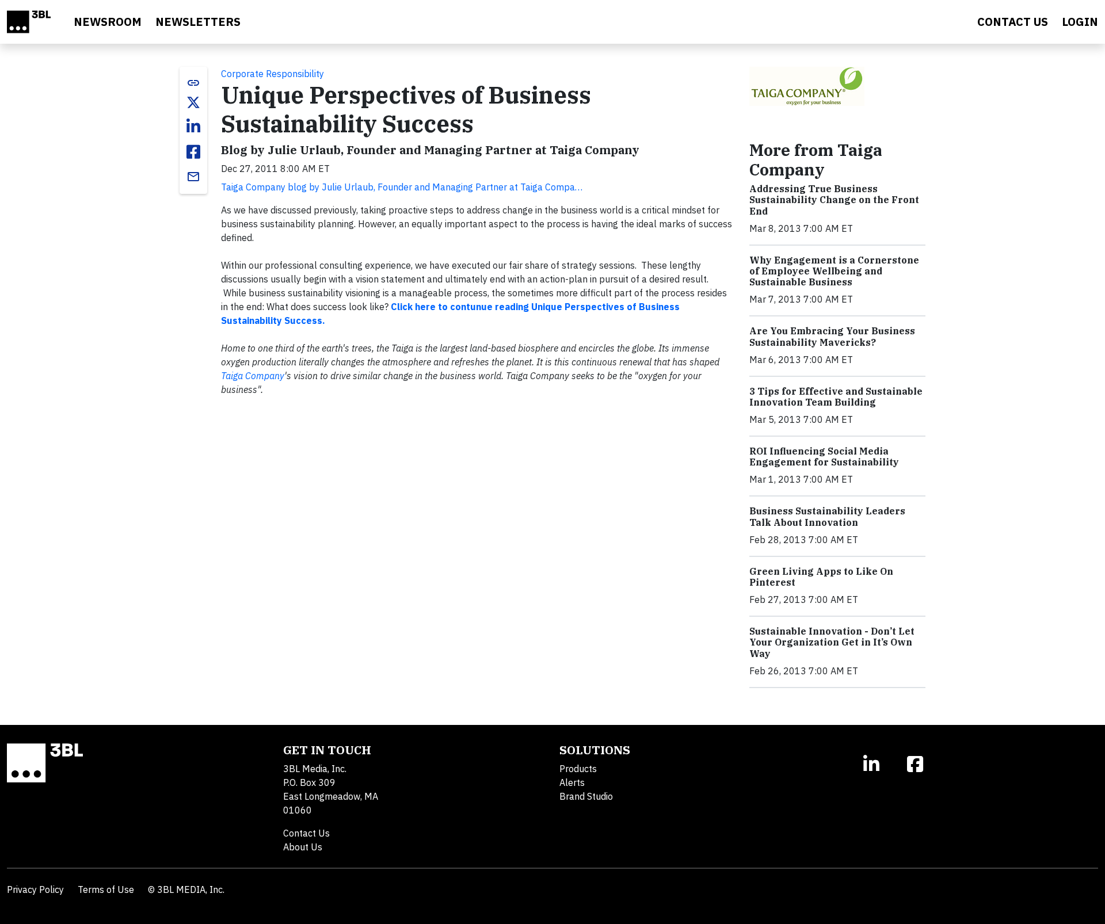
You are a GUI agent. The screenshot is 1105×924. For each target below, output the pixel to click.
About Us (302, 847)
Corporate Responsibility (272, 73)
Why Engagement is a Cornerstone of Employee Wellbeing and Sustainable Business (834, 271)
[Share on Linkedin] (193, 126)
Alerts (572, 782)
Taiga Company (252, 375)
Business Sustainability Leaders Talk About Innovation (827, 516)
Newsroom (108, 21)
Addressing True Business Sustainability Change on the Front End (834, 199)
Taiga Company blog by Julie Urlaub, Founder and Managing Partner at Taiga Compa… (401, 187)
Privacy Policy (35, 889)
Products (578, 768)
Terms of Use (106, 889)
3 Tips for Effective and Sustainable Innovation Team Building (836, 396)
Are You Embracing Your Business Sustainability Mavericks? (832, 336)
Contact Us (306, 833)
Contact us (1012, 21)
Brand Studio (586, 796)
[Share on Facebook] (193, 152)
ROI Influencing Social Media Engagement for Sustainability (824, 456)
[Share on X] (193, 102)
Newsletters (198, 21)
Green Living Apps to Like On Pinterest (821, 577)
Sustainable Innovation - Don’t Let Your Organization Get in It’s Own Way (832, 642)
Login (1080, 21)
